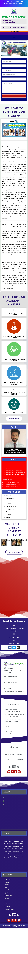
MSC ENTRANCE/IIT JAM (14, 412)
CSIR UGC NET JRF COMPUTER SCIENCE (14, 393)
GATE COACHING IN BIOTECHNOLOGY (14, 469)
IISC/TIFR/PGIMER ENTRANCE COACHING (15, 484)
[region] (14, 48)
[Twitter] (14, 647)
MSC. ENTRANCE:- (7, 474)
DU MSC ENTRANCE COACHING (12, 482)
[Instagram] (18, 647)
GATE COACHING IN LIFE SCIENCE (13, 465)
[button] (14, 5)
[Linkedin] (15, 771)
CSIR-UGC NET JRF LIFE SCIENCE (14, 314)
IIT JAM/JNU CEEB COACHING (11, 478)
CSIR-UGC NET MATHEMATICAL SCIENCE (14, 383)
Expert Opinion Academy (14, 16)
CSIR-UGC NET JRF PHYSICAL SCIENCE (14, 359)
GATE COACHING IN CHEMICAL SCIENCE (14, 467)
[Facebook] (9, 647)
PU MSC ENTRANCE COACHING (12, 480)
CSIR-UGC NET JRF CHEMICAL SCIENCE (14, 337)
